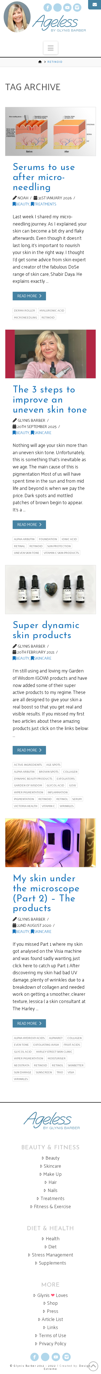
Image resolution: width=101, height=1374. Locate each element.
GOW (72, 785)
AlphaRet (56, 1037)
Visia (71, 1072)
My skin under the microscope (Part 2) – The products (46, 894)
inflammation (58, 792)
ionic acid (69, 539)
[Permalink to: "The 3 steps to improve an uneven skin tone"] (50, 354)
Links (52, 1327)
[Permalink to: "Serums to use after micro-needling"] (50, 131)
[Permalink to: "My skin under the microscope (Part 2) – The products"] (50, 842)
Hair (53, 1182)
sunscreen (44, 1072)
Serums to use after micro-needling (44, 177)
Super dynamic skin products (46, 631)
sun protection (59, 546)
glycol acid (55, 785)
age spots (53, 764)
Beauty (22, 203)
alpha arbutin (24, 539)
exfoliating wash (46, 1044)
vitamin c (48, 805)
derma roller (24, 310)
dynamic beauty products (33, 778)
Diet (52, 1247)
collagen (70, 771)
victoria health (25, 805)
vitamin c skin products (61, 552)
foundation (48, 539)
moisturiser (57, 1058)
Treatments (45, 203)
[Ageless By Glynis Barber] (50, 1120)
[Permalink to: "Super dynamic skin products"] (50, 589)
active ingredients (28, 764)
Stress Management (52, 1255)
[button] (50, 47)
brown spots (48, 771)
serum (77, 798)
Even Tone (21, 1044)
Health (52, 1238)
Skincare (42, 432)
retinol (62, 798)
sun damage (22, 1072)
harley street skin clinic (54, 1051)
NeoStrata (21, 1065)
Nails (53, 1190)
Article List (52, 1319)
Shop (52, 1303)
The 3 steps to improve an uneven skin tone (50, 400)
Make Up (52, 1174)
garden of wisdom (28, 785)
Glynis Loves (52, 1295)
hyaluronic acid (52, 310)
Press (52, 1311)
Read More (27, 295)
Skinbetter (76, 1065)
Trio (60, 1072)
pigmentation (24, 798)
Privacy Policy (52, 1343)
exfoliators (66, 778)
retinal (19, 546)
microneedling (25, 317)
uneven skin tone (26, 552)
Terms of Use (52, 1335)
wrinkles (67, 805)
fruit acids (72, 1044)
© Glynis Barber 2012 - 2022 (33, 1365)
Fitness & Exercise (52, 1206)
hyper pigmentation (28, 792)
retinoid (48, 317)
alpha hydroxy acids (29, 1037)
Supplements (52, 1263)
